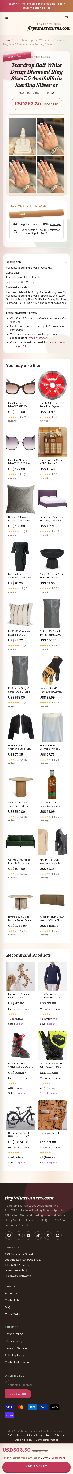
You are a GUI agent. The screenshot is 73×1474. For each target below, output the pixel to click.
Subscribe (18, 1394)
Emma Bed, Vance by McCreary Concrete (51, 519)
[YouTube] (28, 1235)
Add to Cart (36, 1466)
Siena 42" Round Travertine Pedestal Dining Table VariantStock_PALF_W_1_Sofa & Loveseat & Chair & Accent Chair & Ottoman (20, 804)
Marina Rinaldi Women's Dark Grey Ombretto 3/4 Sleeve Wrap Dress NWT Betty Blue (19, 576)
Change (55, 224)
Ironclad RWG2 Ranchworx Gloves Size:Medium (50, 690)
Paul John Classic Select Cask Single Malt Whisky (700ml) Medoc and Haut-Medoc (51, 804)
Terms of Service (16, 1348)
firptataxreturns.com (49, 27)
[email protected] (38, 338)
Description (13, 262)
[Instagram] (19, 1235)
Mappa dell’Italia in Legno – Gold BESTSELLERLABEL (19, 996)
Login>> (20, 1023)
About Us (11, 1293)
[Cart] (66, 17)
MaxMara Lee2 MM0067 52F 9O (17, 404)
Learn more (58, 1457)
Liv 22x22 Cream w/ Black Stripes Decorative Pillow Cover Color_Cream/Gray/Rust (20, 633)
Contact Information (17, 1362)
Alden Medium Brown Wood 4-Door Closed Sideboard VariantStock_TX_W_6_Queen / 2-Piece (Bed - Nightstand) (52, 918)
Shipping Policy (14, 1355)
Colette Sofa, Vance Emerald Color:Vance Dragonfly (20, 861)
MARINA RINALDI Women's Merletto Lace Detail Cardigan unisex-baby (51, 861)
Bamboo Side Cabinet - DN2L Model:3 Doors (52, 462)
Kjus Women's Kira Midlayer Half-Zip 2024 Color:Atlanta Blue (51, 996)
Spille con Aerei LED (51, 1133)
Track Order (12, 1314)
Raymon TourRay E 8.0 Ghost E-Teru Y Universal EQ (19, 1134)
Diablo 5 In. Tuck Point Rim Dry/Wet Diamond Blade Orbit (52, 404)
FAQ (7, 1307)
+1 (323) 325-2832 (17, 1265)
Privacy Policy (13, 1341)
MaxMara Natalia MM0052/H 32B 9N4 (19, 462)
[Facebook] (9, 1235)
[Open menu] (6, 17)
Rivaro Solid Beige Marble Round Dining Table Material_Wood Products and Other (20, 918)
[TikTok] (38, 1235)
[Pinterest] (58, 1235)
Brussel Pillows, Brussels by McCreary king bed (20, 519)
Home (6, 40)
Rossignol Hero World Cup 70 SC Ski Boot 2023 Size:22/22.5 (20, 1065)
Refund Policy (14, 1334)
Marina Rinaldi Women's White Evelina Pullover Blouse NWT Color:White (49, 747)
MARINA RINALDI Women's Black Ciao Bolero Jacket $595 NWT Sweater (20, 747)
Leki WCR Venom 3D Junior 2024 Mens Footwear (51, 1065)
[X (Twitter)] (48, 1235)
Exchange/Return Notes (21, 313)
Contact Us (12, 1300)
